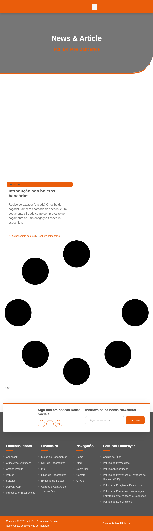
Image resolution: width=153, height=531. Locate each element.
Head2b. (44, 525)
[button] (94, 7)
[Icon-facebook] (41, 423)
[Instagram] (58, 423)
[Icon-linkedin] (50, 423)
